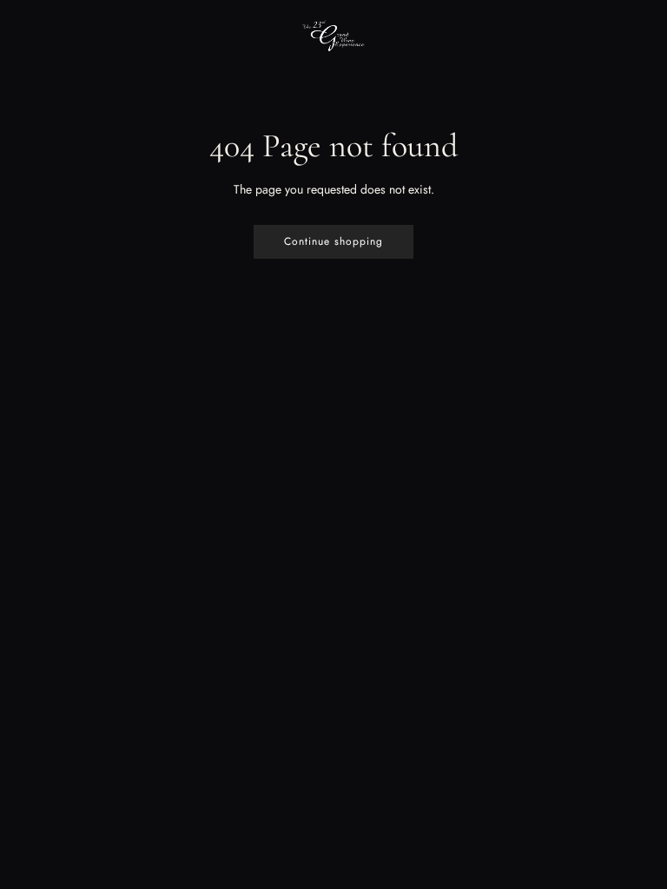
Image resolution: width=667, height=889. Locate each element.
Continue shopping (333, 241)
